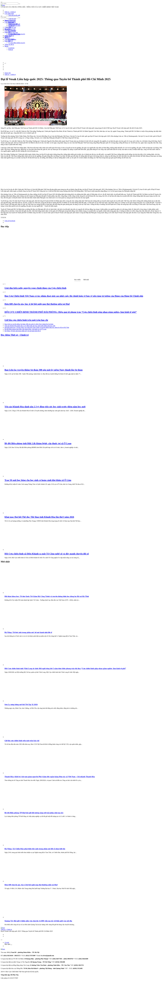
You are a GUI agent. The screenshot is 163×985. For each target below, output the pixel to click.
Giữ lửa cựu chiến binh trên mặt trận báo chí (26, 320)
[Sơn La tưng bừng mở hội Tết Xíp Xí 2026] (19, 701)
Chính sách (8, 27)
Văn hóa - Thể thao (10, 39)
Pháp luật (7, 41)
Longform (11, 48)
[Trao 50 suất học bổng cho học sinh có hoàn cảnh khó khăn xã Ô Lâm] (19, 476)
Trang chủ (8, 73)
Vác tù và (11, 26)
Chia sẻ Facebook (10, 221)
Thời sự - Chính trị (10, 12)
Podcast (10, 41)
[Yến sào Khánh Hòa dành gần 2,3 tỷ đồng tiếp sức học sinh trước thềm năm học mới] (19, 402)
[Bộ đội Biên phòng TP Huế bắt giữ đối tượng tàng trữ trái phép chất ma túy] (19, 809)
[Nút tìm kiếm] (19, 17)
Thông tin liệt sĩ (9, 44)
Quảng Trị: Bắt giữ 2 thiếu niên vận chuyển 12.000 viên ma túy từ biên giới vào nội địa (38, 921)
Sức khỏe (7, 37)
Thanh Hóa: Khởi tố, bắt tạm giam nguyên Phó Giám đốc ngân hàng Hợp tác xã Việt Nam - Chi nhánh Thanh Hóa (50, 777)
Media (6, 46)
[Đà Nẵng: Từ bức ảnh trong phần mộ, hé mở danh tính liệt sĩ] (19, 629)
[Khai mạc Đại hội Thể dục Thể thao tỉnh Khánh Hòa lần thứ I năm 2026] (19, 513)
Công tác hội (12, 18)
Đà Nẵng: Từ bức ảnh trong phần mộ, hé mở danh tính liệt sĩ (23, 331)
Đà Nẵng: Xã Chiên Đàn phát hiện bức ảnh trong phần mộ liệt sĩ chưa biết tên (35, 849)
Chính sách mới (13, 32)
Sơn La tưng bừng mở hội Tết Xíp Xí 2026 (21, 705)
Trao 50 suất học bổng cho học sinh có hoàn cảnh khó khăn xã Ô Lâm (38, 480)
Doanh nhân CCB (10, 29)
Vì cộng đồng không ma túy (16, 43)
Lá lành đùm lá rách (14, 25)
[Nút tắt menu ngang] (11, 944)
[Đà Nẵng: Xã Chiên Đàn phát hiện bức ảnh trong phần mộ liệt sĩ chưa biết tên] (19, 845)
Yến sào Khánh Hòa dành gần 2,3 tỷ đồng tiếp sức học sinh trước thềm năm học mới (30, 326)
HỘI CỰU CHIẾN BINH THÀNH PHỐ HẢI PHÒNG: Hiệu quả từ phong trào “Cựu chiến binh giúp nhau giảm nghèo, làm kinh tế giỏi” (71, 312)
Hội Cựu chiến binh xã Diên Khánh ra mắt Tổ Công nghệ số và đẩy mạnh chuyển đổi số (47, 553)
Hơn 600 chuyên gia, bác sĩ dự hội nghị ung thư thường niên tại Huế (37, 304)
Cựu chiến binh (9, 13)
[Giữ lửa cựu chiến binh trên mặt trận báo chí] (19, 737)
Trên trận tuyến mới (14, 15)
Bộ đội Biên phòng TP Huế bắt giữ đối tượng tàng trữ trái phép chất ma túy (34, 813)
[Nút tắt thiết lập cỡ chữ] (5, 63)
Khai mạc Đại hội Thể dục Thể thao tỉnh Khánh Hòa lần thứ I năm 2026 (39, 517)
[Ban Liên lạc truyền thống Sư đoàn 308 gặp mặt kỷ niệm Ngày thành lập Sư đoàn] (19, 366)
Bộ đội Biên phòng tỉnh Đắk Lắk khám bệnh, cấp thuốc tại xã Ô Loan (25, 329)
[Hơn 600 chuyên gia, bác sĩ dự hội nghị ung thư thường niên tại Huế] (19, 881)
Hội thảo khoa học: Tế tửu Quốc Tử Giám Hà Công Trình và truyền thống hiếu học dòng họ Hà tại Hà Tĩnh (37, 327)
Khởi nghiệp (12, 31)
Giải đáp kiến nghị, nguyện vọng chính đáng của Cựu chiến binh (35, 288)
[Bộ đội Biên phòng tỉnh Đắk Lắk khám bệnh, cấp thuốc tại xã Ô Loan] (19, 439)
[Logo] (3, 5)
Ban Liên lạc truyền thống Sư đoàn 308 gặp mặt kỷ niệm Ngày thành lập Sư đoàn (29, 324)
